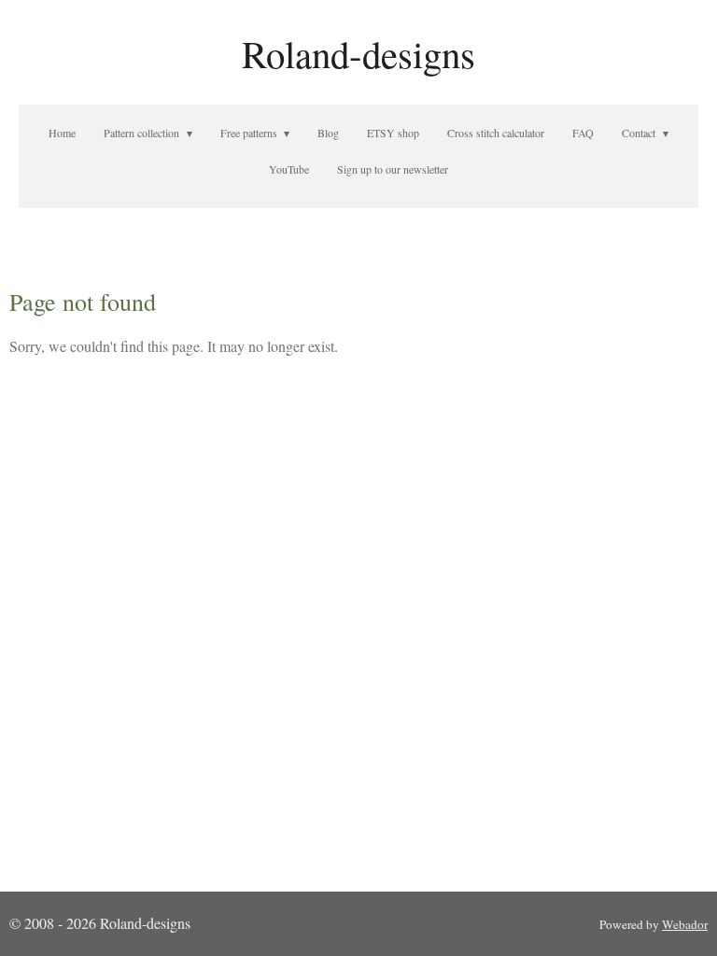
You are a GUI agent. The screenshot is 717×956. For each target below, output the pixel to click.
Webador (685, 924)
